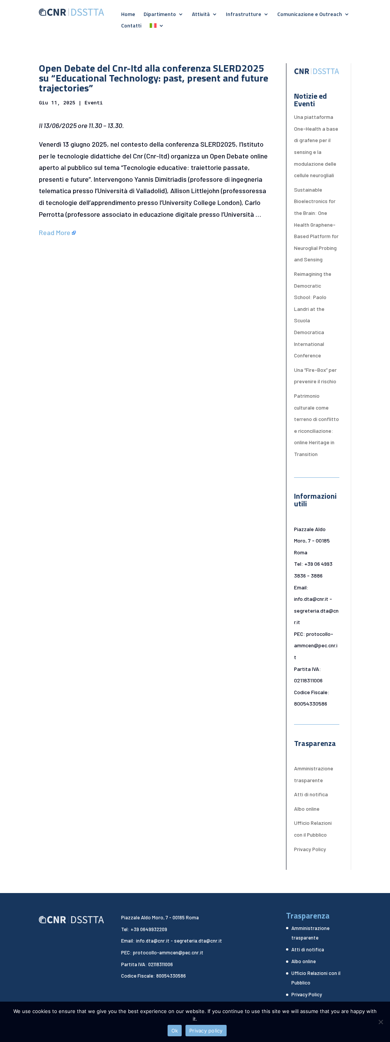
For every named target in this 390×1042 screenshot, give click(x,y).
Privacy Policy (310, 849)
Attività (201, 14)
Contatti (131, 26)
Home (128, 14)
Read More (54, 232)
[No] (380, 1022)
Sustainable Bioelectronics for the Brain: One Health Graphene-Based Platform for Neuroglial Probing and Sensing (316, 224)
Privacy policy (206, 1031)
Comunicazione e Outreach (309, 14)
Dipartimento (160, 14)
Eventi (94, 102)
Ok (174, 1031)
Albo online (307, 808)
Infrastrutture (243, 14)
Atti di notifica (311, 794)
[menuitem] (157, 27)
